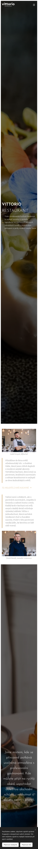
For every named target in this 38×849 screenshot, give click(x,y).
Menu (34, 5)
